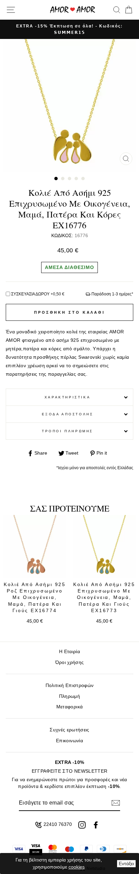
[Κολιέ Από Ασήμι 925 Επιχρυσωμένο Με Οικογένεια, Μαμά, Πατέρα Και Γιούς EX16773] (104, 546)
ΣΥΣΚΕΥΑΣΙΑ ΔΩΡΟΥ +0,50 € (37, 294)
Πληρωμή (69, 696)
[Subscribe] (115, 802)
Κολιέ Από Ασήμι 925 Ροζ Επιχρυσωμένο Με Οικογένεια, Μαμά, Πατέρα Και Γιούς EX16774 (35, 597)
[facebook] (96, 825)
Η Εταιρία (69, 651)
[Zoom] (126, 158)
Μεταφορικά (69, 706)
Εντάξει (126, 863)
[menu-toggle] (11, 10)
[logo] (72, 10)
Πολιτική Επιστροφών (69, 685)
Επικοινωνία (69, 740)
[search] (116, 10)
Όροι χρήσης (69, 662)
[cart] (127, 10)
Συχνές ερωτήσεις (69, 729)
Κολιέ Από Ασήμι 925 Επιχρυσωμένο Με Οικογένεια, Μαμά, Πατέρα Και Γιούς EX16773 (104, 597)
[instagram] (82, 825)
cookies (76, 867)
